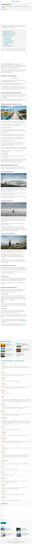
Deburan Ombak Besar (7, 39)
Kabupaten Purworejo (7, 81)
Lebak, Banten (8, 534)
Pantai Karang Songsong (10, 533)
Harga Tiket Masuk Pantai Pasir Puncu (9, 32)
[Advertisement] (14, 18)
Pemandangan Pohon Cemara (9, 42)
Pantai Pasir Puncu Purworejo (7, 31)
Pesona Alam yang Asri (7, 37)
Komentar (2, 505)
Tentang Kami (9, 541)
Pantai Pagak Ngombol (25, 348)
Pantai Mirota (24, 528)
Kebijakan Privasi (18, 541)
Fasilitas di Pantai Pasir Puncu (8, 45)
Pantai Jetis (4, 321)
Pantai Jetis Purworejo (20, 353)
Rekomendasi (2, 526)
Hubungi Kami (14, 541)
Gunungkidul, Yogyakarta (25, 534)
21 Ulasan (3, 9)
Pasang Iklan (23, 541)
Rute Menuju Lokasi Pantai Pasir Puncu (9, 34)
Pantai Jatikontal (9, 353)
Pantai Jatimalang (9, 348)
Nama (2, 515)
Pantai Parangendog (25, 533)
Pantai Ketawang (23, 320)
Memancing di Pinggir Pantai (8, 40)
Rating (2, 519)
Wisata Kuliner (6, 44)
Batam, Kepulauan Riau (9, 529)
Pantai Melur (8, 528)
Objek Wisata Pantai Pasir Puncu (8, 35)
